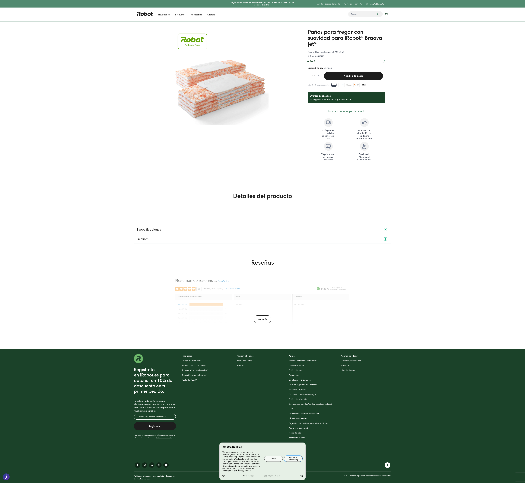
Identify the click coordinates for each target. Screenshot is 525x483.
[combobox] (365, 14)
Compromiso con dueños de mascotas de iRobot (310, 404)
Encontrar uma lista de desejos (302, 394)
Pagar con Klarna (244, 360)
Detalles (142, 239)
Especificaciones (149, 229)
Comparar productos (191, 360)
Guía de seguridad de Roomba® (303, 384)
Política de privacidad (164, 438)
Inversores (345, 365)
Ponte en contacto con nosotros (303, 360)
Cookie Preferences (142, 479)
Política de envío (296, 370)
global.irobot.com (348, 370)
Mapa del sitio (295, 433)
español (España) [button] (377, 4)
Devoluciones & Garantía (300, 380)
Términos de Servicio (298, 418)
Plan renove (294, 375)
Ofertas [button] (211, 14)
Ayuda (320, 4)
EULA (291, 409)
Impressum (170, 476)
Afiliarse (240, 365)
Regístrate (266, 5)
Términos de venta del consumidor (304, 413)
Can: (312, 75)
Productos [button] (180, 14)
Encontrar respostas (297, 389)
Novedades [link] (164, 14)
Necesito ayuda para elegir (194, 365)
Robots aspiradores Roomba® (195, 370)
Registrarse (155, 426)
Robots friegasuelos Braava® (194, 375)
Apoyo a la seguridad (298, 428)
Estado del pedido (333, 4)
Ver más (262, 319)
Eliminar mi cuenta (297, 437)
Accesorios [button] (196, 14)
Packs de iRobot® (189, 380)
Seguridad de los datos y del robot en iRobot (308, 423)
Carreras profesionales (351, 360)
